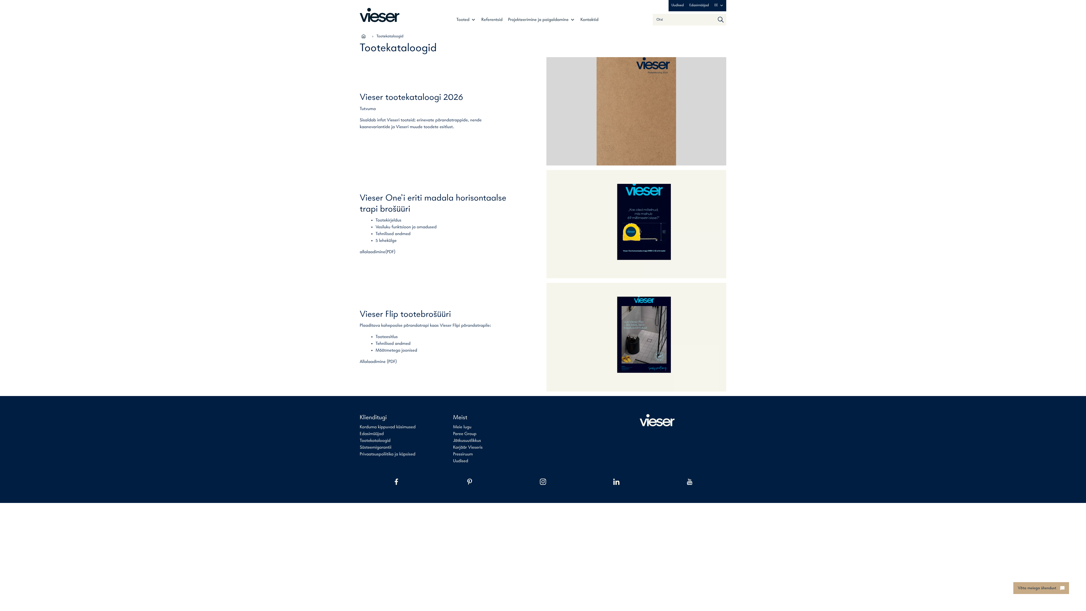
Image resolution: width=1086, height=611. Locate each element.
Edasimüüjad (699, 5)
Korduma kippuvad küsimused (387, 427)
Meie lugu (462, 427)
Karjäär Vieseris (468, 447)
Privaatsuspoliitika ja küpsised (387, 454)
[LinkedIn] (616, 482)
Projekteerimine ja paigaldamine (538, 20)
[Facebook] (396, 482)
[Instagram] (542, 482)
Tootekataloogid (375, 440)
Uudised (677, 5)
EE (716, 5)
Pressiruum (463, 454)
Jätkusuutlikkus (467, 440)
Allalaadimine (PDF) (378, 362)
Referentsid (492, 20)
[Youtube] (689, 482)
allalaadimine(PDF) (378, 252)
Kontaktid (589, 20)
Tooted (462, 20)
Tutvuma (368, 109)
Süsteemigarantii (375, 447)
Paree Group (465, 434)
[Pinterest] (469, 482)
